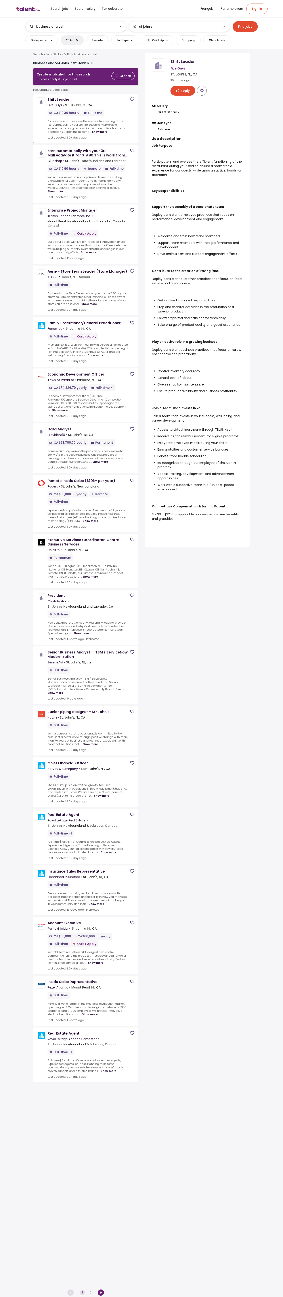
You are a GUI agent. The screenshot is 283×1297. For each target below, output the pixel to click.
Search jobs (41, 54)
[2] (101, 1292)
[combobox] (75, 26)
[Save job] (132, 99)
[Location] (176, 26)
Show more (99, 132)
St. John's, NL (61, 54)
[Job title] (72, 26)
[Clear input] (120, 26)
